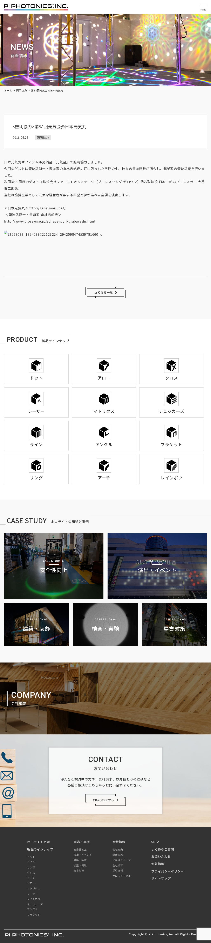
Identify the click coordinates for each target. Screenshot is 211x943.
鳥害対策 (79, 870)
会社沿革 (118, 865)
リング (31, 867)
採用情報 (118, 870)
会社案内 (118, 849)
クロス (31, 872)
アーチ (31, 878)
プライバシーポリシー (167, 871)
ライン (31, 862)
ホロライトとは (38, 842)
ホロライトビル (122, 875)
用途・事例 (82, 842)
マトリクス (33, 888)
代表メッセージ (122, 860)
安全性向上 (80, 849)
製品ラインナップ (40, 849)
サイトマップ (161, 878)
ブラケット (33, 914)
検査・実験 (80, 865)
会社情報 (119, 842)
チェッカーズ (35, 904)
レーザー (32, 893)
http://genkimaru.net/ (47, 207)
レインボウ (33, 898)
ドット (31, 856)
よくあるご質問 (162, 849)
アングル (32, 909)
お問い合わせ (161, 856)
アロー (31, 883)
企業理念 (118, 854)
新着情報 (157, 864)
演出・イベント (83, 854)
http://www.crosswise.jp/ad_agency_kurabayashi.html (49, 221)
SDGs (155, 842)
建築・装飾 (80, 860)
